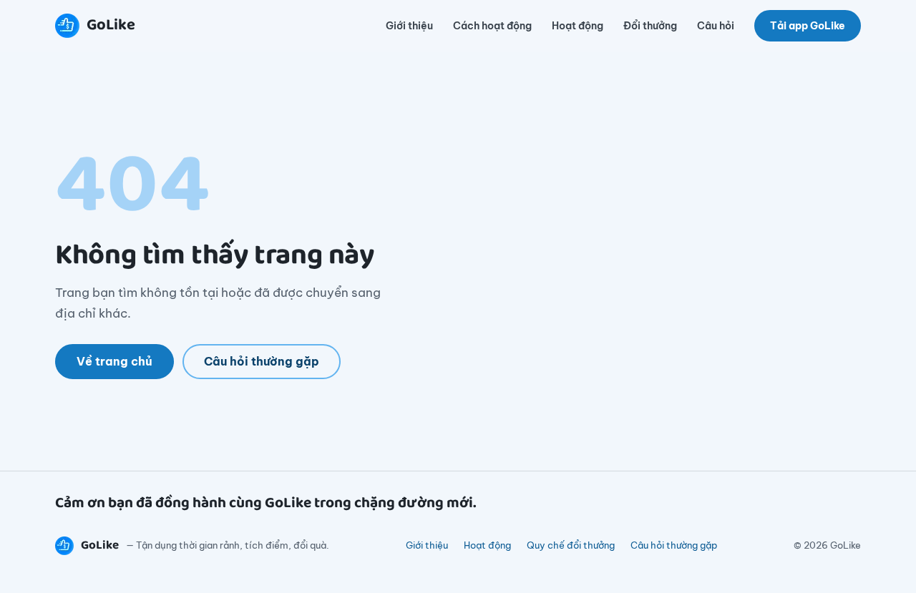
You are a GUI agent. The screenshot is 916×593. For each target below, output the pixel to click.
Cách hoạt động (492, 25)
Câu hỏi (715, 25)
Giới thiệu (409, 25)
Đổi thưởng (650, 25)
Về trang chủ (114, 361)
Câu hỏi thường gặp (261, 361)
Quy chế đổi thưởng (571, 545)
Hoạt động (577, 25)
